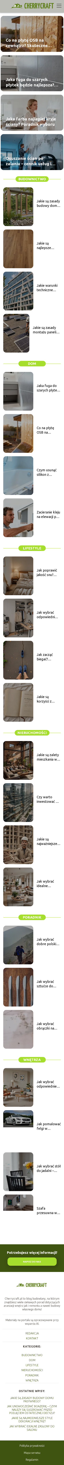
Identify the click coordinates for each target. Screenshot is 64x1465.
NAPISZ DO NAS (32, 1261)
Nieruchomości (32, 733)
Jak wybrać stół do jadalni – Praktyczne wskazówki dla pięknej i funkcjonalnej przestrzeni (49, 1168)
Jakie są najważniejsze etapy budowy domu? (48, 841)
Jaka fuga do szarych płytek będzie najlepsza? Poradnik (30, 82)
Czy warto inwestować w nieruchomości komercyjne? (48, 799)
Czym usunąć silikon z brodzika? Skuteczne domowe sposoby (46, 472)
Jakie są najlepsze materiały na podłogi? (46, 245)
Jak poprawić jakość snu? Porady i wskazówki (47, 572)
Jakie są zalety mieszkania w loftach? (48, 757)
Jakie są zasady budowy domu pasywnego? (48, 203)
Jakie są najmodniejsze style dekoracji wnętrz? (32, 1419)
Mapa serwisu (32, 1452)
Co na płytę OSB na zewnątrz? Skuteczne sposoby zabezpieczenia (29, 43)
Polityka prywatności (31, 1445)
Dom (32, 364)
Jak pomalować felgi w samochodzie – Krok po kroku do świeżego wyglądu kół (49, 1126)
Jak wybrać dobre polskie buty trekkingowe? (47, 941)
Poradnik (32, 917)
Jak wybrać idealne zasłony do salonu (31, 1428)
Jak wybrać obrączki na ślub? (45, 1026)
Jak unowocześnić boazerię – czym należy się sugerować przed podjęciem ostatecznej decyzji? (32, 1409)
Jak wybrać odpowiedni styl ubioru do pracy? (47, 614)
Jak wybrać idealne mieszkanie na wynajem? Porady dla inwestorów (47, 883)
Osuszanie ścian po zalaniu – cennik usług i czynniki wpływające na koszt (28, 161)
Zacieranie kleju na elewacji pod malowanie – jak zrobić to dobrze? (48, 514)
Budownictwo (32, 179)
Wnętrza (32, 1060)
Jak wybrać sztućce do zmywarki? (45, 984)
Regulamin (32, 1459)
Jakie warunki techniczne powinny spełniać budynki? (47, 287)
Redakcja (32, 1333)
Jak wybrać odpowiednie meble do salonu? (47, 1084)
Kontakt (32, 1338)
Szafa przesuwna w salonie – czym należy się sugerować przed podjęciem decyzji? (48, 1210)
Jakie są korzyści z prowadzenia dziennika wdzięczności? (47, 699)
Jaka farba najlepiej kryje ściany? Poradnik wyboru (31, 122)
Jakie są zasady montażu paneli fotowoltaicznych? (47, 330)
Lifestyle (32, 548)
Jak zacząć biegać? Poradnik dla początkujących (48, 657)
